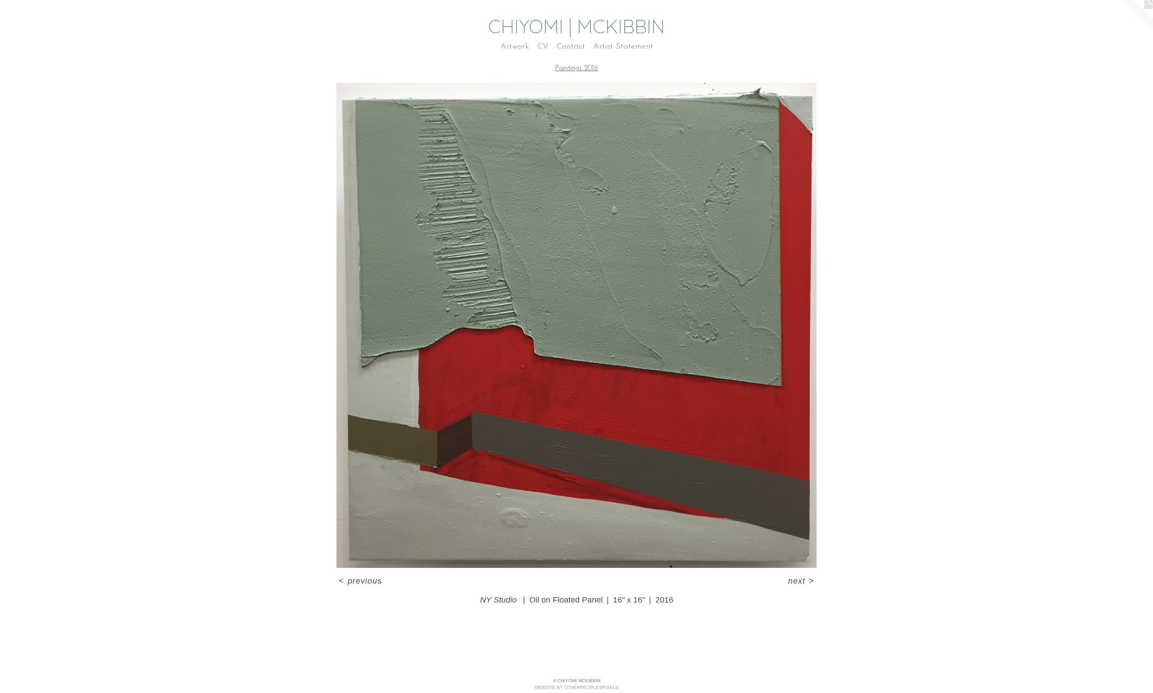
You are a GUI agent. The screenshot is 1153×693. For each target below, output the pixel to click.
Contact (571, 47)
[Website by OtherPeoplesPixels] (1135, 18)
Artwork (514, 47)
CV (543, 47)
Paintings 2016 (576, 68)
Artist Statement (623, 47)
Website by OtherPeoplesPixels (577, 687)
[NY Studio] (576, 325)
